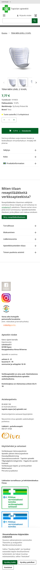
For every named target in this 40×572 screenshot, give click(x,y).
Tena (9, 109)
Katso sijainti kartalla (10, 340)
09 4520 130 (6, 404)
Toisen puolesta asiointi (13, 252)
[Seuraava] (36, 82)
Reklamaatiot (7, 468)
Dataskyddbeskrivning (10, 456)
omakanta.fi (6, 207)
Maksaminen (9, 232)
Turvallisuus (8, 225)
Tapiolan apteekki (20, 8)
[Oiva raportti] (20, 435)
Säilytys (6, 150)
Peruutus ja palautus (10, 471)
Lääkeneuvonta (10, 239)
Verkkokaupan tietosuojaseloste (14, 451)
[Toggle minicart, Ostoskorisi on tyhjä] (36, 15)
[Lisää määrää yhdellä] (13, 119)
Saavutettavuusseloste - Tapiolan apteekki (18, 458)
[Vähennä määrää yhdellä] (4, 119)
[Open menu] (4, 15)
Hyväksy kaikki (10, 562)
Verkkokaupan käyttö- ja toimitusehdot (17, 466)
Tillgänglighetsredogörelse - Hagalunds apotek (20, 461)
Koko (5, 156)
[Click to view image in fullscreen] (20, 56)
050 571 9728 (7, 429)
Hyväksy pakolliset (27, 562)
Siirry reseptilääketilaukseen (14, 217)
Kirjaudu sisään (25, 15)
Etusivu (4, 33)
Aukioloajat (5, 2)
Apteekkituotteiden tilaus (14, 245)
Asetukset (8, 567)
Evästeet (5, 463)
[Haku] (35, 20)
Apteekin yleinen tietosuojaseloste (15, 453)
